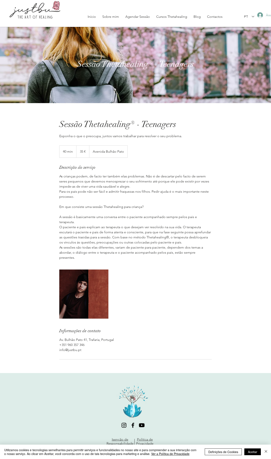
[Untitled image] (83, 294)
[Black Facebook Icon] (133, 425)
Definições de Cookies (223, 452)
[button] (171, 16)
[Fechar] (265, 452)
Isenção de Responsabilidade (120, 441)
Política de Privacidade (144, 441)
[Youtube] (141, 425)
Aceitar (252, 452)
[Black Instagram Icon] (124, 425)
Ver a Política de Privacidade (170, 454)
